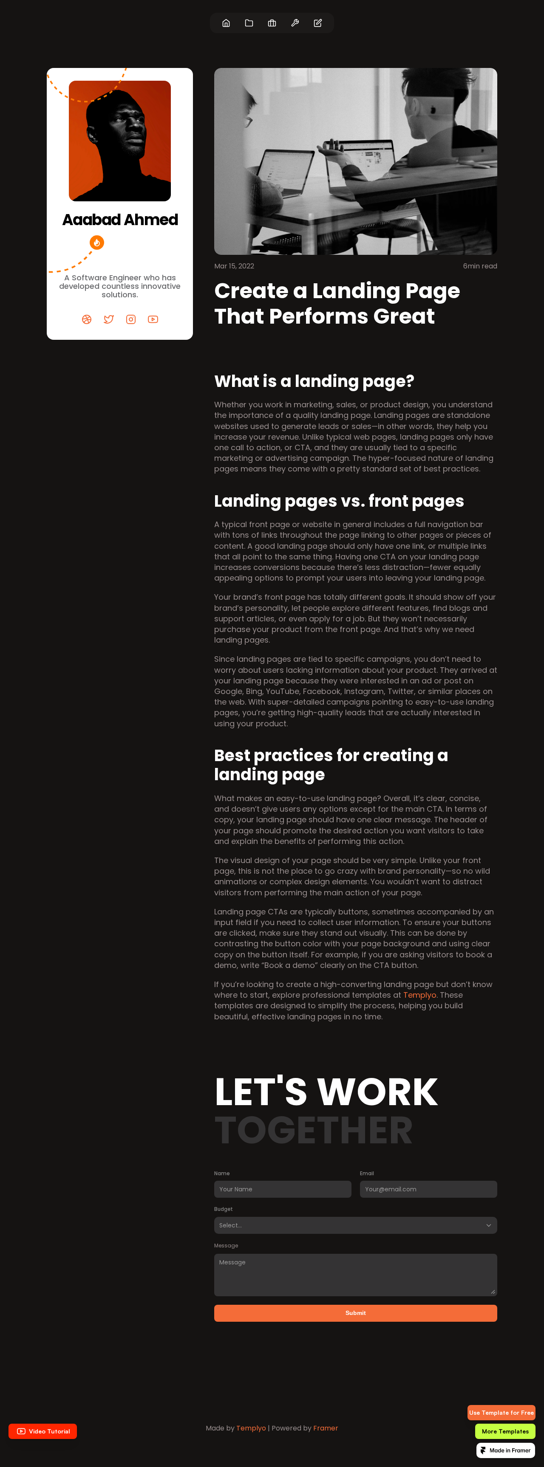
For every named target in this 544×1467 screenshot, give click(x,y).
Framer (325, 1428)
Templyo (419, 995)
